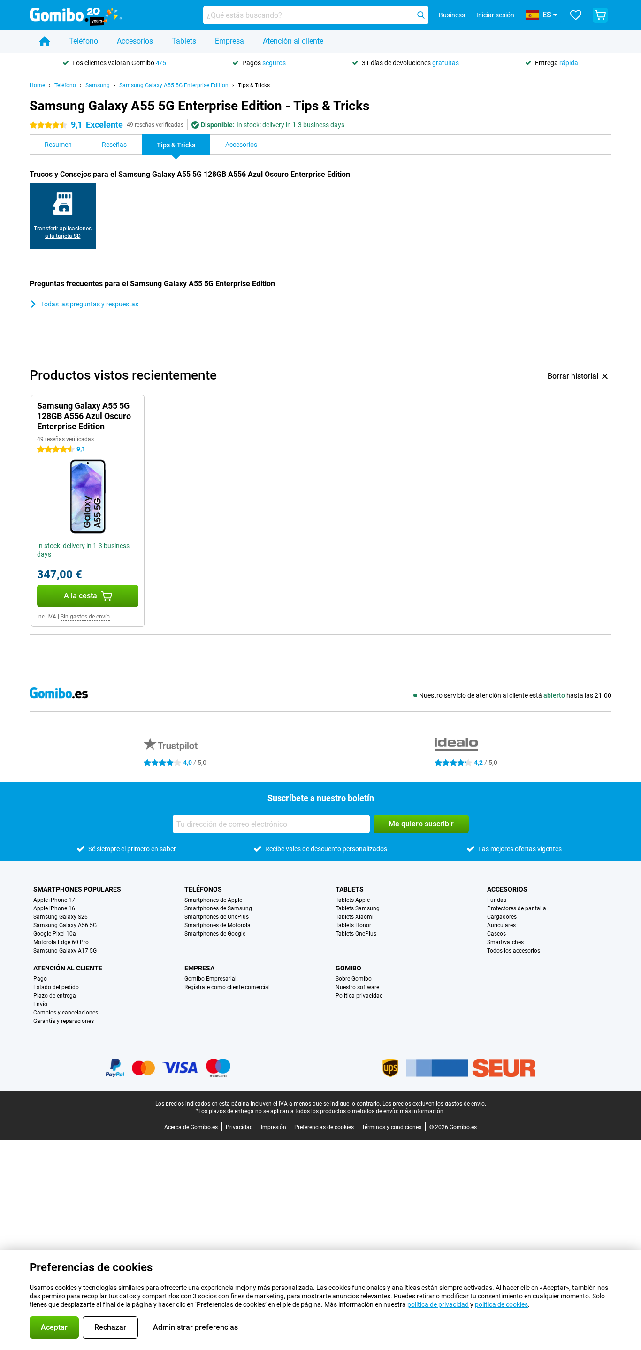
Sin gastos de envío (85, 616)
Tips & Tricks (254, 85)
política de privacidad (438, 1304)
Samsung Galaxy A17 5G (65, 950)
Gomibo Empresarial (210, 979)
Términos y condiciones (391, 1127)
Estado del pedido (56, 987)
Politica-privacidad (359, 995)
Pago (40, 979)
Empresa (229, 41)
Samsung (97, 85)
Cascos (496, 934)
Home (37, 85)
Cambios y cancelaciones (65, 1012)
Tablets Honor (353, 925)
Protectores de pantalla (516, 908)
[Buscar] (420, 15)
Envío (40, 1004)
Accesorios (135, 41)
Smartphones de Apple (213, 900)
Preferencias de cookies (324, 1127)
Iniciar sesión (495, 15)
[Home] (45, 41)
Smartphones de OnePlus (216, 917)
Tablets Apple (353, 900)
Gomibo (348, 968)
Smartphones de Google (214, 934)
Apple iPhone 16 (54, 908)
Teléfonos (203, 889)
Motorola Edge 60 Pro (61, 942)
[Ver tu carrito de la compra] (600, 15)
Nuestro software (357, 987)
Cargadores (502, 917)
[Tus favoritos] (576, 15)
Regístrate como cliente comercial (227, 987)
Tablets (184, 41)
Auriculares (501, 925)
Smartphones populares (77, 889)
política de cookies (501, 1304)
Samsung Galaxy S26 (60, 917)
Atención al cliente (293, 41)
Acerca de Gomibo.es (191, 1127)
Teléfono (83, 41)
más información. (422, 1111)
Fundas (496, 900)
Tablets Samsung (358, 908)
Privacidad (239, 1127)
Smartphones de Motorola (217, 925)
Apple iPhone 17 (54, 900)
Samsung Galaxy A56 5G (65, 925)
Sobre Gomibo (354, 979)
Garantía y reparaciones (63, 1021)
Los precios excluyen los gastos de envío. (434, 1103)
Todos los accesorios (513, 950)
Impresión (273, 1127)
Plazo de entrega (54, 995)
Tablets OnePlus (356, 934)
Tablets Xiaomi (355, 917)
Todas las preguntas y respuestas (89, 304)
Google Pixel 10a (54, 934)
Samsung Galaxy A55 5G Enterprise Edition (174, 85)
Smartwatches (505, 942)
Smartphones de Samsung (218, 908)
